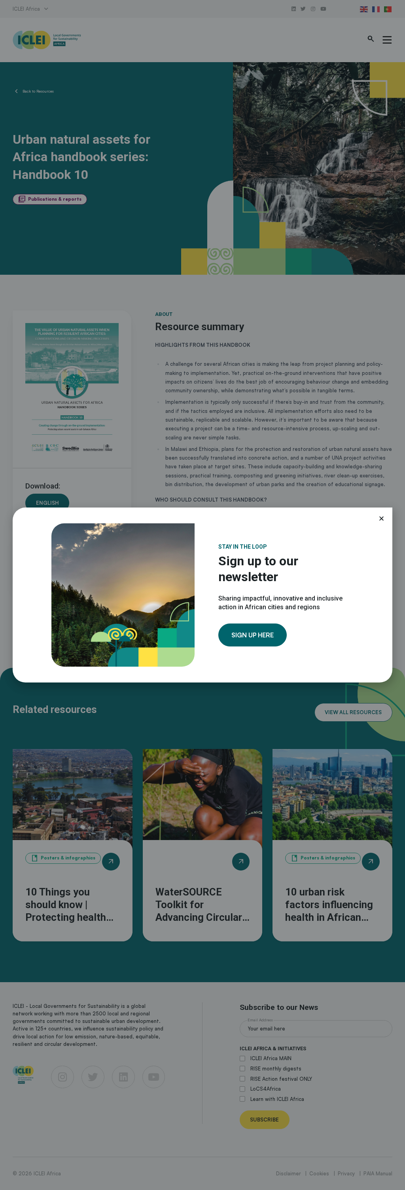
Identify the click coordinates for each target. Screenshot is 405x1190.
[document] (202, 595)
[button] (381, 518)
